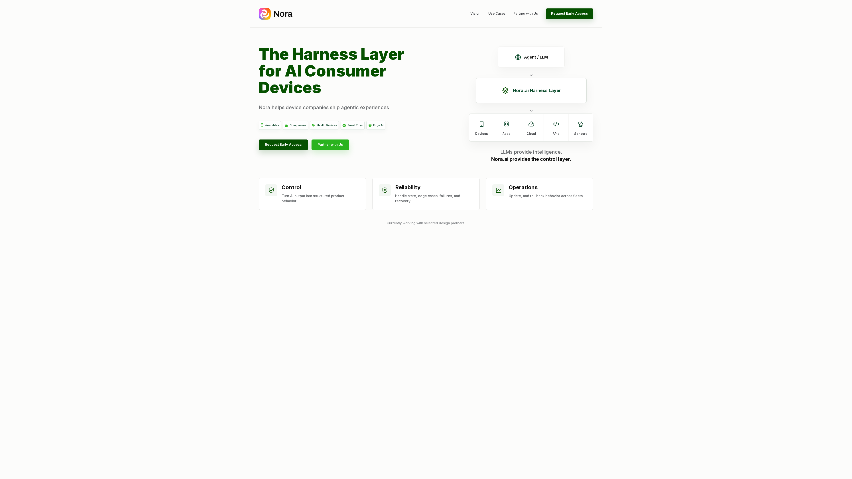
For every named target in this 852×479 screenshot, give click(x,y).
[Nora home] (275, 14)
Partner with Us (525, 13)
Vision (475, 13)
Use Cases (496, 13)
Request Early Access (569, 13)
